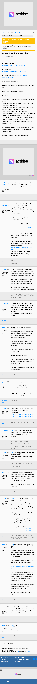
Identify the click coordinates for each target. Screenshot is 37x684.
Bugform (17, 657)
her (18, 651)
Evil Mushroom (5, 204)
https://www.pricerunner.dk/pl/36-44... (22, 529)
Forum (3, 32)
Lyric (5, 56)
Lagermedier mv (20, 32)
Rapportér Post (4, 197)
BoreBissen (5, 430)
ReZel (4, 269)
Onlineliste (23, 657)
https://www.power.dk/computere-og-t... (14, 65)
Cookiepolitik (18, 659)
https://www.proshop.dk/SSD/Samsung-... (14, 71)
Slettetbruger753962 (5, 183)
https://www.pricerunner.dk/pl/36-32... (22, 414)
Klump (4, 607)
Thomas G (5, 303)
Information (26, 659)
